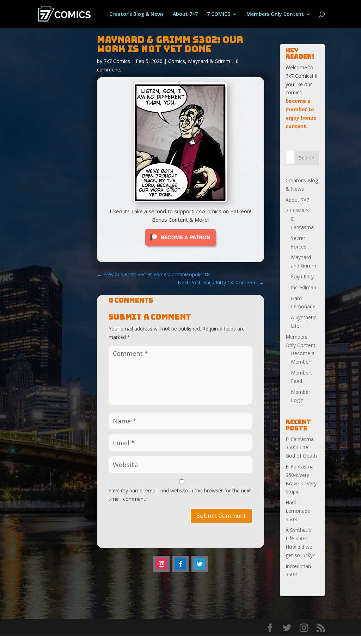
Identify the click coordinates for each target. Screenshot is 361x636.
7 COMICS (218, 14)
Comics (176, 61)
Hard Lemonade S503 (298, 511)
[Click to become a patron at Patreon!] (180, 248)
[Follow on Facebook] (180, 565)
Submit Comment (221, 516)
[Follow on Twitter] (199, 565)
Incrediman (303, 287)
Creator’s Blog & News (136, 14)
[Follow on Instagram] (161, 565)
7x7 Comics (117, 61)
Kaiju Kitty (302, 276)
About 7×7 (185, 14)
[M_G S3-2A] (180, 200)
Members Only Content (275, 14)
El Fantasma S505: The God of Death (301, 447)
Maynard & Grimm (209, 61)
